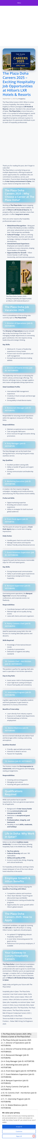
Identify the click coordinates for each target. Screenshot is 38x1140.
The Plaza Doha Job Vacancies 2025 (17, 1040)
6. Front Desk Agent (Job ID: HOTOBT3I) (20, 1071)
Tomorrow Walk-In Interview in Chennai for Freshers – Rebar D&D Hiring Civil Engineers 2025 (18, 1021)
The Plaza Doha (22, 1008)
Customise (19, 1131)
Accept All (19, 1127)
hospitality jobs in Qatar (11, 991)
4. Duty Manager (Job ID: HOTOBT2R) (19, 1061)
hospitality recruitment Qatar (20, 1002)
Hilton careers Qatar (17, 997)
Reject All (19, 1136)
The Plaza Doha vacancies (21, 1010)
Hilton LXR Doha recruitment (18, 999)
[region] (19, 1125)
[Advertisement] (19, 26)
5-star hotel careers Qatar (18, 994)
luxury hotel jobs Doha (22, 1005)
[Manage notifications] (33, 1136)
